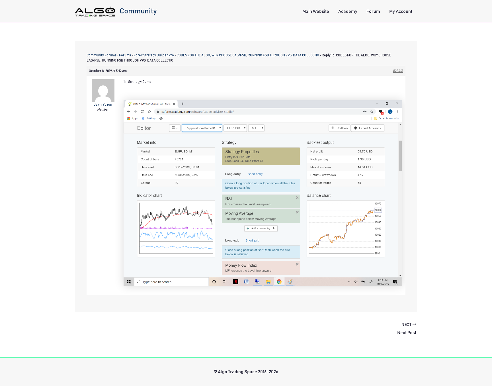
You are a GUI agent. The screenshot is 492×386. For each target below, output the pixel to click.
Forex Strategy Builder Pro (154, 55)
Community (138, 11)
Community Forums (101, 55)
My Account (400, 11)
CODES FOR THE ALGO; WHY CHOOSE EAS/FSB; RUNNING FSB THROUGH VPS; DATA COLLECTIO (248, 55)
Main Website (315, 11)
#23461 (398, 71)
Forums (125, 55)
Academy (347, 11)
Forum (373, 11)
